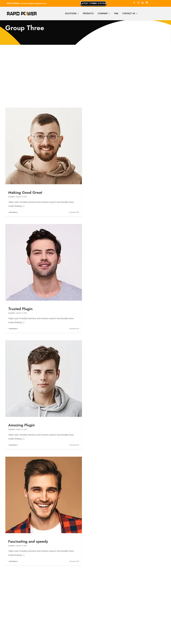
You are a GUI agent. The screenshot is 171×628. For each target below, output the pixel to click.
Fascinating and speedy (41, 495)
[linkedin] (143, 2)
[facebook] (134, 2)
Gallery (45, 146)
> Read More (12, 212)
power (12, 196)
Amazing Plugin (41, 378)
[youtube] (147, 2)
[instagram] (138, 2)
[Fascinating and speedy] (43, 495)
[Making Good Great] (43, 146)
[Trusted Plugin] (43, 262)
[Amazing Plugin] (43, 378)
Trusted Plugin (41, 262)
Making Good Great (41, 146)
